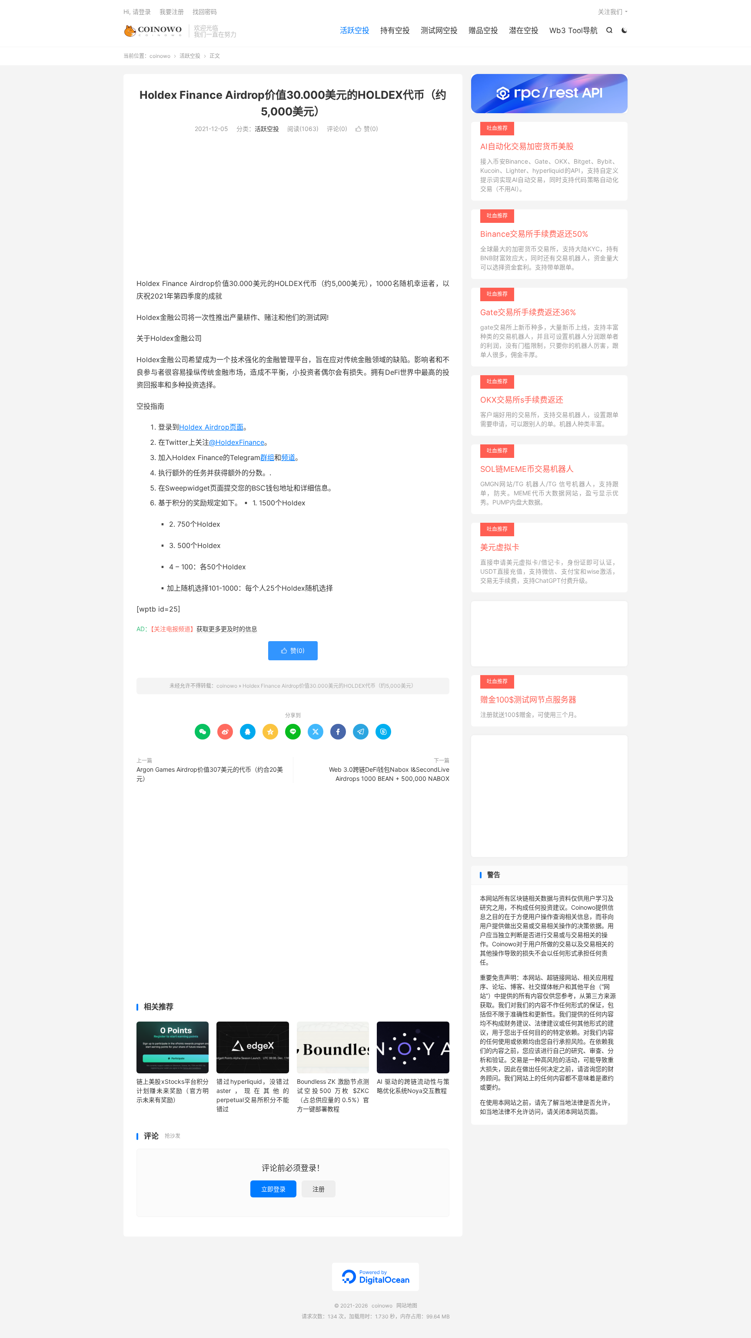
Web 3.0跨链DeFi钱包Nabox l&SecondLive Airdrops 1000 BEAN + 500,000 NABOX (389, 774)
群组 (267, 457)
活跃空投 (354, 30)
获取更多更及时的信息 (226, 628)
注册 (318, 1189)
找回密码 (205, 11)
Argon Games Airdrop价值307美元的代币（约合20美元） (209, 774)
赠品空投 (483, 30)
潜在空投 (523, 30)
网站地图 (406, 1305)
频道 (288, 457)
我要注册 (172, 11)
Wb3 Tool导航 (573, 30)
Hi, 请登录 (137, 11)
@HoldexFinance (236, 442)
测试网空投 (439, 30)
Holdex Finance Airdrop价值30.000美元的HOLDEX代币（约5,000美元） (329, 685)
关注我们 (610, 11)
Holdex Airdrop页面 (211, 427)
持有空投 (395, 30)
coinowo (153, 31)
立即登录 (273, 1189)
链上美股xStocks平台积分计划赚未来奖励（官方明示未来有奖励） (172, 1090)
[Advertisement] (292, 208)
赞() (367, 128)
